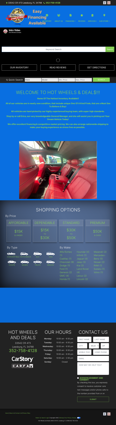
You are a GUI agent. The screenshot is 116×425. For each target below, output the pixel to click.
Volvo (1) (98, 253)
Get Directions (96, 67)
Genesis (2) (66, 253)
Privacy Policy (26, 393)
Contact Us (19, 393)
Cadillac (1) (65, 239)
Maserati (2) (100, 232)
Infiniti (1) (82, 235)
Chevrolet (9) (67, 242)
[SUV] (37, 236)
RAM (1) (98, 246)
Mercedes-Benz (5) (99, 237)
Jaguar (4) (82, 239)
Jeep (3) (81, 242)
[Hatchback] (25, 236)
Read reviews (58, 67)
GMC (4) (64, 256)
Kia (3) (80, 246)
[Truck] (37, 244)
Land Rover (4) (83, 251)
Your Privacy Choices (71, 398)
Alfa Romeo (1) (66, 234)
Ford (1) (64, 249)
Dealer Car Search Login (42, 398)
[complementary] (109, 418)
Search (110, 49)
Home (6, 393)
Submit (93, 380)
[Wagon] (50, 244)
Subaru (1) (99, 249)
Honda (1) (65, 259)
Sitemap (61, 398)
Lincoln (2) (82, 259)
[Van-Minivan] (50, 236)
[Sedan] (25, 244)
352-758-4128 (53, 3)
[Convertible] (13, 236)
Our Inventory (19, 67)
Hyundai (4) (83, 232)
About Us (12, 393)
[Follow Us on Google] (108, 2)
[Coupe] (12, 244)
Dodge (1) (65, 246)
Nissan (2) (99, 242)
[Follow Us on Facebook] (104, 2)
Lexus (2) (82, 256)
